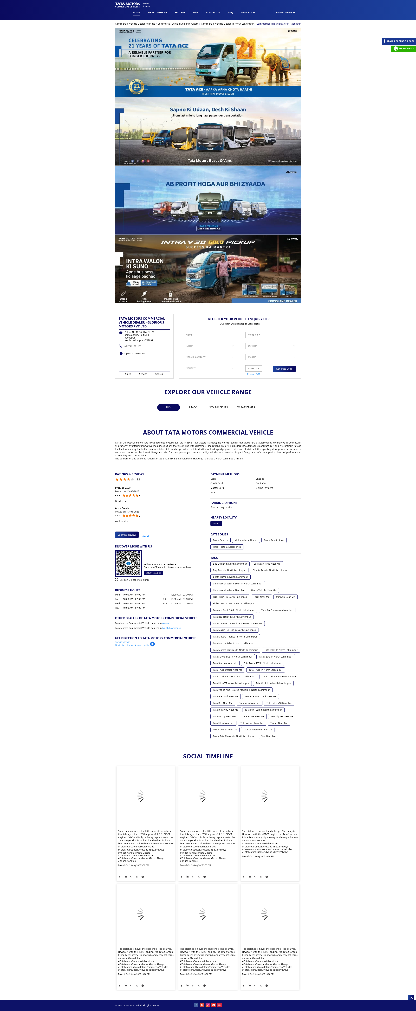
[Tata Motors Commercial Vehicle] (132, 5)
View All (145, 535)
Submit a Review (127, 534)
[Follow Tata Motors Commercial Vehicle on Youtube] (213, 1005)
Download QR (153, 572)
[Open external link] (399, 43)
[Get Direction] (152, 645)
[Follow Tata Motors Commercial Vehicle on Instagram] (208, 1005)
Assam (165, 623)
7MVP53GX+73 (122, 642)
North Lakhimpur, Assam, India (132, 645)
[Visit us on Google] (202, 1005)
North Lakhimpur (171, 628)
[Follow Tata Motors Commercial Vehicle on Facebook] (196, 1005)
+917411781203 (132, 346)
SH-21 (216, 523)
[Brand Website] (219, 1005)
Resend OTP (253, 374)
